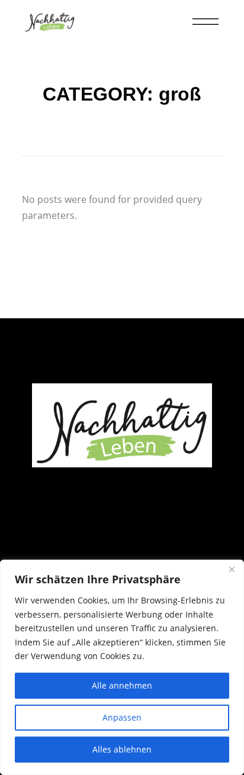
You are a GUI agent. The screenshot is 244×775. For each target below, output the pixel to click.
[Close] (231, 570)
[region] (122, 667)
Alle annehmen (122, 685)
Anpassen (122, 717)
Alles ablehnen (122, 749)
